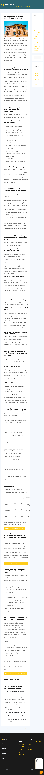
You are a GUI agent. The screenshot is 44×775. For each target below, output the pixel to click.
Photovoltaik (18, 2)
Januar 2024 (36, 44)
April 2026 (36, 20)
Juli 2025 (35, 36)
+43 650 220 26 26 (11, 679)
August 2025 (36, 34)
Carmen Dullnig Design (38, 769)
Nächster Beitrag (26, 728)
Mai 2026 (35, 18)
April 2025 (36, 42)
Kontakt (17, 6)
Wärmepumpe (25, 2)
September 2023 (37, 48)
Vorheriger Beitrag (5, 728)
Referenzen (38, 2)
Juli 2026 (35, 17)
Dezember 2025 (37, 28)
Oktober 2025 (36, 30)
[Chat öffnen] (41, 772)
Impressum (38, 739)
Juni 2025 (35, 38)
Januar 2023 (36, 50)
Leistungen (32, 2)
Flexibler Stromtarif (37, 77)
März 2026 (36, 22)
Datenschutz (38, 741)
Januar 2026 (36, 26)
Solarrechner (27, 6)
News (22, 6)
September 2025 (37, 32)
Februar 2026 (36, 24)
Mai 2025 (35, 40)
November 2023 (37, 46)
